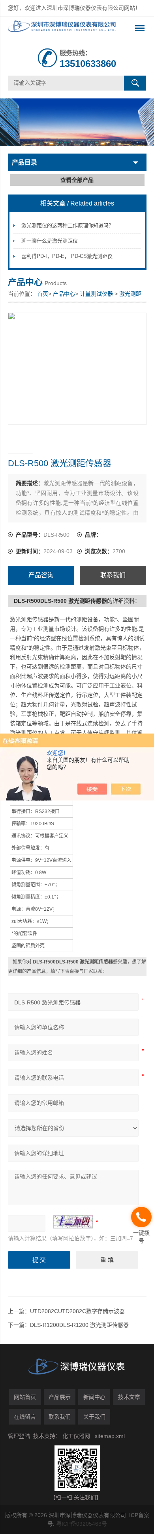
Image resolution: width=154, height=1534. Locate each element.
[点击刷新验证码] (73, 1221)
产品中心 (64, 294)
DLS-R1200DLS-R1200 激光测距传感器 (79, 1325)
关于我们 (94, 1417)
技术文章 (129, 1397)
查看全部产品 (77, 180)
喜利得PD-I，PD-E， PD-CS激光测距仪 (67, 256)
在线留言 (25, 1417)
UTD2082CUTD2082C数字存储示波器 (77, 1311)
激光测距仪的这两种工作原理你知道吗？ (67, 225)
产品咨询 (41, 575)
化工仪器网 (76, 1436)
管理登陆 (19, 1436)
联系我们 (113, 575)
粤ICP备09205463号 (81, 1524)
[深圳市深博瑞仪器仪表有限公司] (63, 28)
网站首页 (25, 1397)
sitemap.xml (110, 1436)
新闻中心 (94, 1397)
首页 (42, 294)
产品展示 (60, 1397)
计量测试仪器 (96, 294)
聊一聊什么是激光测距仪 (49, 241)
